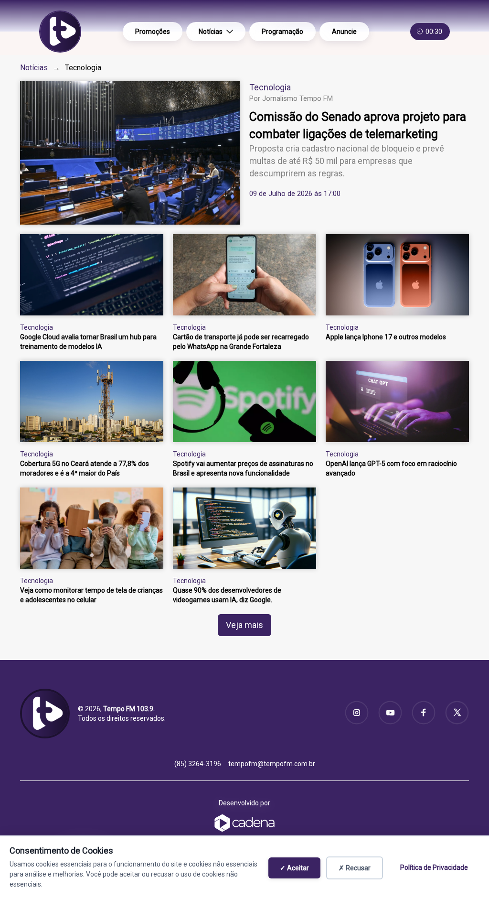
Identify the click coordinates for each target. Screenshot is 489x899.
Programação (282, 31)
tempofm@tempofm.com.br (271, 764)
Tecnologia (270, 87)
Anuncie (344, 31)
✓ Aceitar (294, 868)
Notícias (211, 31)
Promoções (152, 31)
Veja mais (244, 625)
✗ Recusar (355, 868)
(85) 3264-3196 (197, 764)
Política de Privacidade (434, 867)
